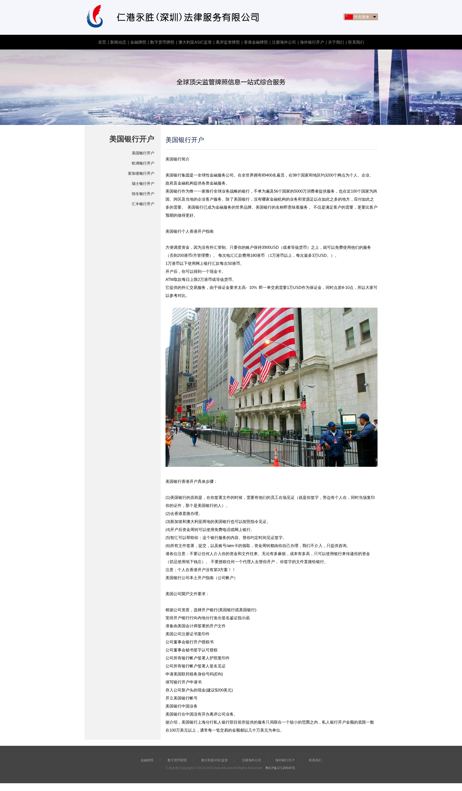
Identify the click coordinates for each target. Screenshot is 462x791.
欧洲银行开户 (143, 163)
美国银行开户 (143, 153)
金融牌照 (138, 42)
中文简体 (361, 17)
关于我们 (336, 42)
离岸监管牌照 (228, 42)
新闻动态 (118, 42)
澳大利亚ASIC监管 (195, 42)
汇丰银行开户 (143, 204)
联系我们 (356, 42)
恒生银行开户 (143, 194)
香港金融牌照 (256, 42)
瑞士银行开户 (143, 183)
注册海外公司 (284, 42)
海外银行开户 (312, 42)
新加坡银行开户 (141, 173)
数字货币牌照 (162, 42)
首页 (102, 42)
